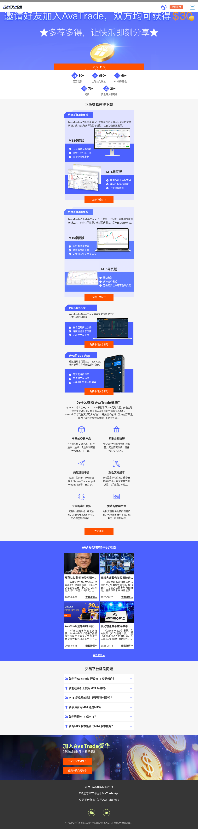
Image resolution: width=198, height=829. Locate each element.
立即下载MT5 (99, 297)
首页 (87, 787)
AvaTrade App (110, 793)
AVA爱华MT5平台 (89, 793)
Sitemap (114, 799)
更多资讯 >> (99, 655)
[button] (94, 67)
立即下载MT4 (99, 199)
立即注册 (99, 531)
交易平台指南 (87, 799)
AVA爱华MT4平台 (102, 787)
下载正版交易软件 (77, 761)
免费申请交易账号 (99, 344)
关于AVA (102, 799)
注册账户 (176, 7)
